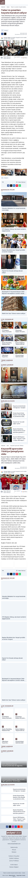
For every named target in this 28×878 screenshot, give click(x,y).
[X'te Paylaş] (5, 34)
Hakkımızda (14, 847)
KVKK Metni (14, 864)
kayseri (6, 30)
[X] (10, 827)
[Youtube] (18, 827)
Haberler (3, 7)
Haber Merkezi (7, 57)
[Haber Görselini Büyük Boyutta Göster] (14, 48)
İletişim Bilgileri (14, 867)
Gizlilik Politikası (14, 858)
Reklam (14, 852)
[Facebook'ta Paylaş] (2, 34)
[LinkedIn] (16, 827)
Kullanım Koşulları (14, 856)
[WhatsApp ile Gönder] (20, 185)
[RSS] (21, 827)
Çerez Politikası (14, 860)
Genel (8, 7)
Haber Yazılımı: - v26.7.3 (13, 876)
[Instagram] (13, 827)
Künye (14, 849)
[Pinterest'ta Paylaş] (17, 185)
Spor (8, 445)
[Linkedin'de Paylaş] (14, 185)
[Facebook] (7, 827)
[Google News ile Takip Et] (24, 58)
